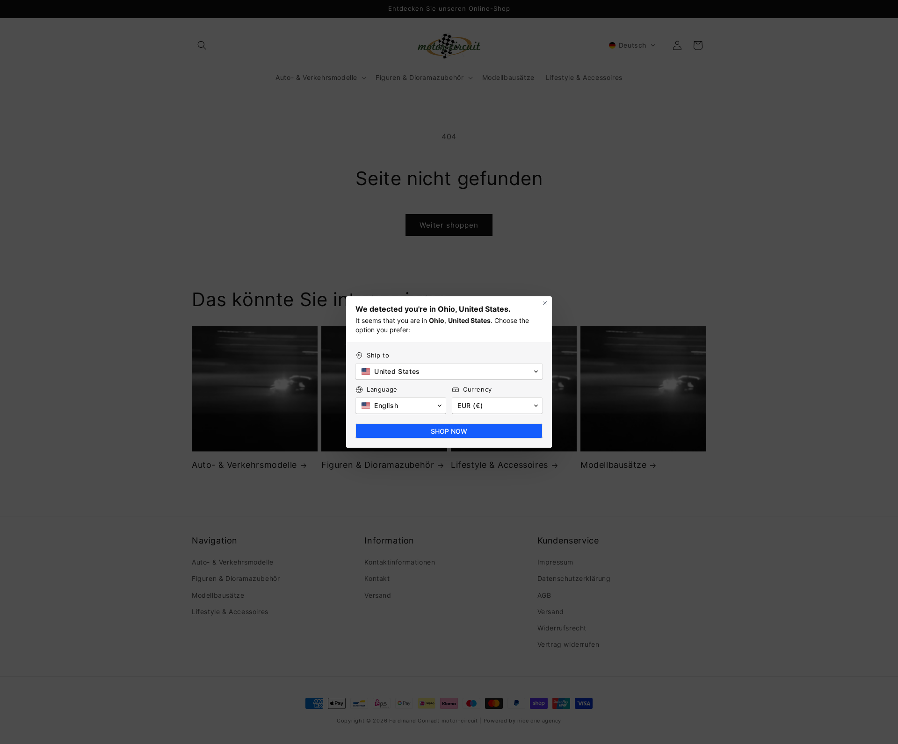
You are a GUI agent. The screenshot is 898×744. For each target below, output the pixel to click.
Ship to (378, 355)
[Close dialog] (545, 303)
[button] (449, 371)
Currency (477, 389)
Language (382, 389)
